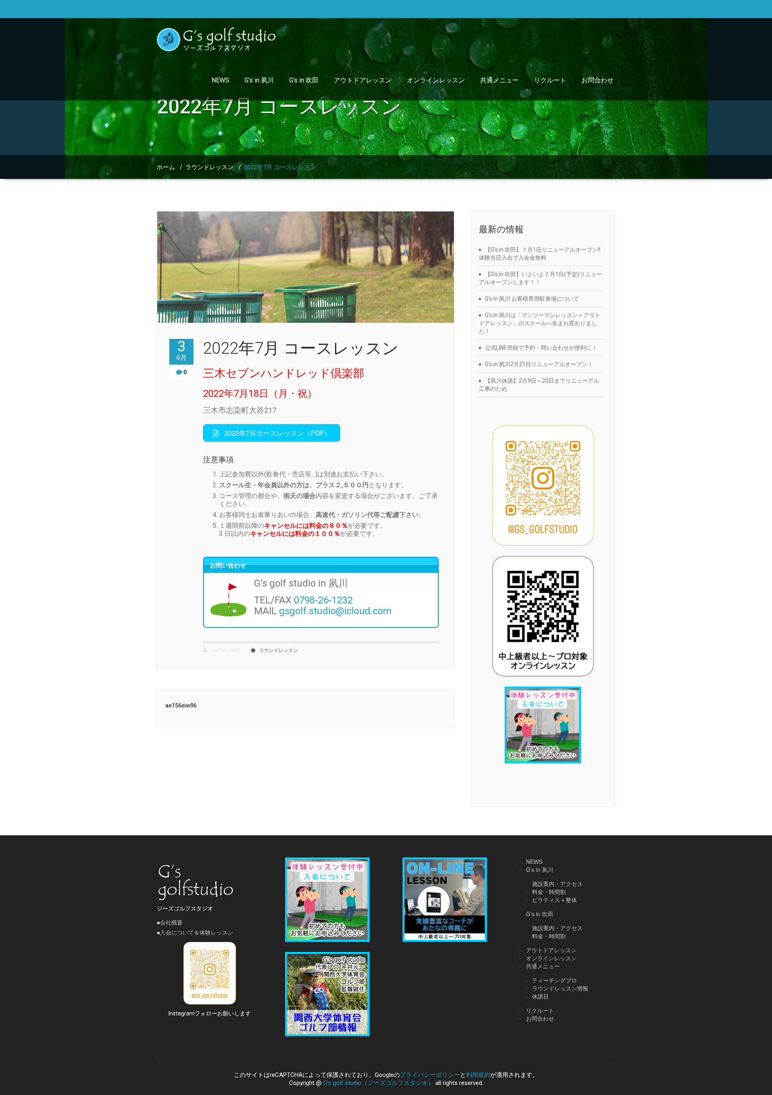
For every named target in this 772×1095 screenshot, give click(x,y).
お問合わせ (597, 80)
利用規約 (478, 1075)
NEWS (220, 80)
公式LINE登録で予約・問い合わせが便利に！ (541, 347)
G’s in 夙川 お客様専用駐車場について (532, 298)
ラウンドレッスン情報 (560, 988)
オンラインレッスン (436, 80)
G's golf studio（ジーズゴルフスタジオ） (378, 1083)
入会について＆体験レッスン (196, 932)
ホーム (166, 167)
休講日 (540, 996)
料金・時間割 (549, 892)
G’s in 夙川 (259, 80)
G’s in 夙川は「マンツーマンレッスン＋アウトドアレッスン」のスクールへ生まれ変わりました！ (539, 323)
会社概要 (171, 922)
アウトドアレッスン (363, 80)
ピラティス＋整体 (554, 900)
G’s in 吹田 (303, 80)
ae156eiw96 (225, 650)
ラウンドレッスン (209, 167)
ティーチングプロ (554, 980)
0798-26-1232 (323, 600)
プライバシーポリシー (430, 1075)
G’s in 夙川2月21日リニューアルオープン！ (539, 364)
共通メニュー (499, 80)
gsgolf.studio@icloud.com (335, 611)
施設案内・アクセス (557, 884)
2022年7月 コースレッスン (300, 348)
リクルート (550, 80)
